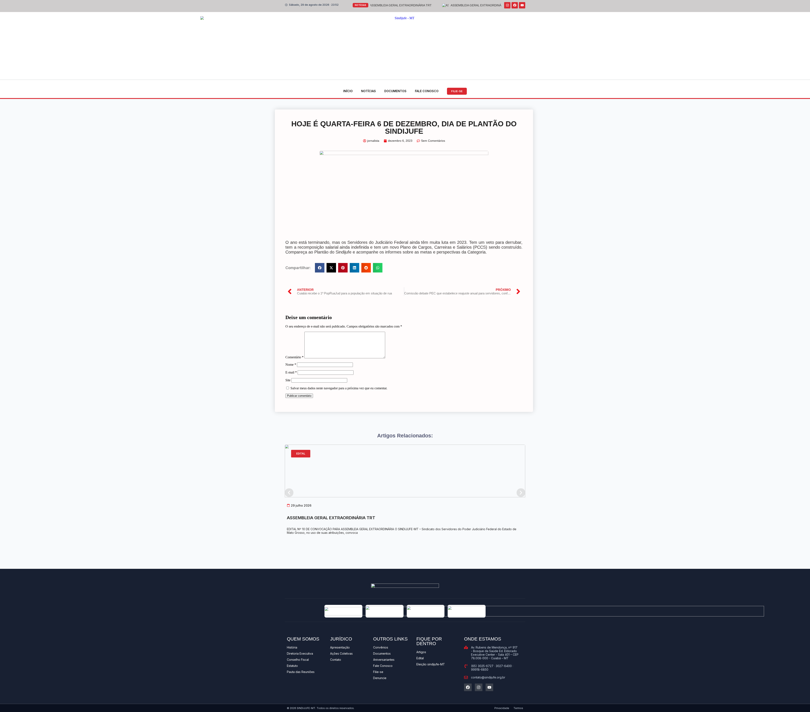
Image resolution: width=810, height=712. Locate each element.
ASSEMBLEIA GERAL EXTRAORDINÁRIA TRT (331, 517)
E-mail (291, 372)
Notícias (368, 91)
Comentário (294, 357)
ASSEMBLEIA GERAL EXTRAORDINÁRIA (446, 5)
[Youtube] (522, 5)
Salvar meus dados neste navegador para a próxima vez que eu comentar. (338, 388)
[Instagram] (507, 5)
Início (348, 91)
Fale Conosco (427, 91)
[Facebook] (515, 5)
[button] (319, 267)
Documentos (395, 91)
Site (287, 380)
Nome (290, 364)
